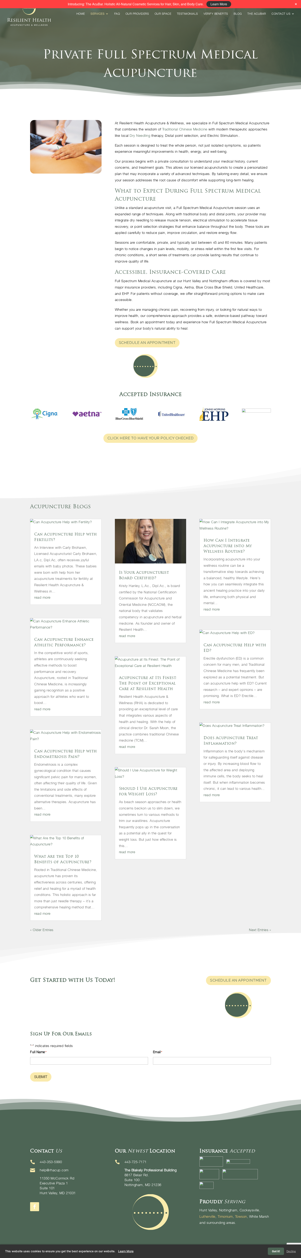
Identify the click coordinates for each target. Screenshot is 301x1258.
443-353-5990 (51, 1162)
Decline (291, 1251)
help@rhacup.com (54, 1170)
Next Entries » (260, 930)
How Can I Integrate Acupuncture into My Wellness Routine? (228, 546)
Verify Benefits (216, 13)
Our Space (163, 13)
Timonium (225, 1216)
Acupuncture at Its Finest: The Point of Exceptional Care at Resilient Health (148, 683)
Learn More (126, 1251)
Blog (238, 13)
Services (97, 13)
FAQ (117, 13)
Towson (241, 1216)
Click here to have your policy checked (151, 438)
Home (80, 13)
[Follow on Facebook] (34, 1206)
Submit (40, 1077)
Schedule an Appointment (147, 342)
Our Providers (137, 13)
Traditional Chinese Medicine (184, 129)
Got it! (276, 1251)
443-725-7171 (135, 1162)
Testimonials (187, 13)
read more (42, 597)
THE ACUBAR (256, 13)
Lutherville (207, 1216)
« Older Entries (41, 930)
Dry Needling (140, 136)
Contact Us (281, 13)
